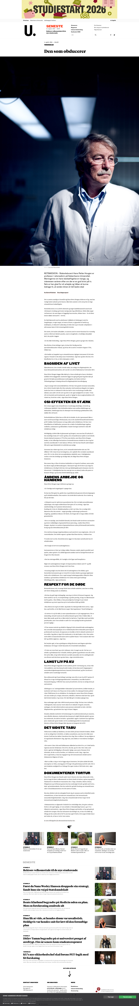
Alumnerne (74, 25)
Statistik (24, 1003)
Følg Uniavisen (98, 29)
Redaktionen (74, 986)
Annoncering (74, 990)
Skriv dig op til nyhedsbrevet (101, 27)
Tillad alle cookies (127, 997)
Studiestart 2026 (75, 32)
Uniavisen (26, 20)
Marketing (33, 1003)
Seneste (54, 26)
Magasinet (74, 27)
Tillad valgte (111, 997)
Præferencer (16, 1003)
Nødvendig (7, 1003)
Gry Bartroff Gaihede (50, 292)
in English (113, 20)
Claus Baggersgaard (62, 292)
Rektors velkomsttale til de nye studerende (56, 32)
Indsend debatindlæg (77, 29)
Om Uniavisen (97, 25)
